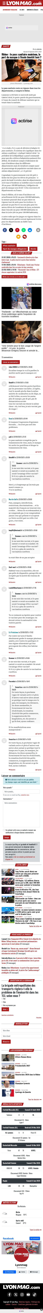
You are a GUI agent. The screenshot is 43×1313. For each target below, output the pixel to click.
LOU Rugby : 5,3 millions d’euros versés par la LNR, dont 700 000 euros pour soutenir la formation (27, 882)
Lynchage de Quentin (23, 1092)
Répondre (12, 377)
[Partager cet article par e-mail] (18, 237)
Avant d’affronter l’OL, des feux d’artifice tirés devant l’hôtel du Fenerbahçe (27, 891)
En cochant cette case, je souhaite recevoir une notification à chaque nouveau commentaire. (21, 831)
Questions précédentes (8, 1015)
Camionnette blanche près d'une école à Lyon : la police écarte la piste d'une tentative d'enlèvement (20, 260)
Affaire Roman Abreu (23, 1056)
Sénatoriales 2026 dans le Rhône (27, 1074)
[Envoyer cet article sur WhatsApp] (24, 230)
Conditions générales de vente (28, 1304)
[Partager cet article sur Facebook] (5, 230)
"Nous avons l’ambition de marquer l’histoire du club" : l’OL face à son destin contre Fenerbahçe (28, 920)
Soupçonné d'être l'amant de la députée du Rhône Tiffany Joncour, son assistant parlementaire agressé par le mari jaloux (21, 941)
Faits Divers (18, 896)
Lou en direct (19, 878)
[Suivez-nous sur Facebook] (21, 1255)
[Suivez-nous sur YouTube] (28, 1296)
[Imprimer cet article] (38, 230)
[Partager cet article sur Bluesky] (30, 230)
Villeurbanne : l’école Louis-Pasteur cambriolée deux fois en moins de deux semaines (21, 266)
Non (4, 1002)
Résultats (38, 1018)
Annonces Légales (32, 10)
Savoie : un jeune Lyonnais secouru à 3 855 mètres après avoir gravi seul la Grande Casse (28, 911)
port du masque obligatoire (15, 249)
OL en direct (19, 887)
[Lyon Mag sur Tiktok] (34, 1296)
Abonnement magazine (10, 10)
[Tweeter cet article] (11, 230)
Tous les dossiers (34, 1099)
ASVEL (17, 869)
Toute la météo (35, 1230)
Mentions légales (24, 1302)
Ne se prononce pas (9, 1005)
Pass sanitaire (9, 245)
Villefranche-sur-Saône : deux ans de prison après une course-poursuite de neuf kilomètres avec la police (28, 901)
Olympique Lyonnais (22, 1083)
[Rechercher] (39, 3)
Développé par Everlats (21, 1308)
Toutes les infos (34, 926)
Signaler (39, 377)
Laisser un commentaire (10, 362)
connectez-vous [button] (25, 795)
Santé (6, 46)
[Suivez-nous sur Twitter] (15, 1296)
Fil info (22, 10)
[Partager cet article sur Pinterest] (17, 230)
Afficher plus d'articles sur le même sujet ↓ (14, 277)
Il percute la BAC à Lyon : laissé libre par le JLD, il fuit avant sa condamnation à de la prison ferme (21, 960)
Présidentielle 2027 (22, 1065)
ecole (34, 249)
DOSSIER (17, 1055)
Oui (4, 998)
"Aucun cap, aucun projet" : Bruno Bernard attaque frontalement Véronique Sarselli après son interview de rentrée (21, 951)
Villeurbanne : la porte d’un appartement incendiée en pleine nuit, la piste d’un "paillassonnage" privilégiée (21, 970)
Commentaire (8, 799)
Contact (14, 1304)
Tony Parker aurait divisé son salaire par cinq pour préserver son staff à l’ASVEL (27, 873)
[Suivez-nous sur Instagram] (21, 1296)
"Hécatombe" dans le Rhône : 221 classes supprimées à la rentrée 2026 (20, 270)
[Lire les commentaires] (25, 237)
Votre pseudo (8, 787)
